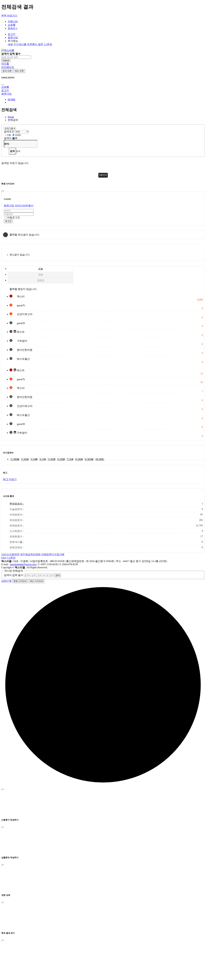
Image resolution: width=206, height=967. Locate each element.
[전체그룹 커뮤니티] (10, 128)
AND (18, 135)
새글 (10, 44)
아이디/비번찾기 (24, 205)
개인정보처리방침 (30, 554)
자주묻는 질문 (35, 44)
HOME (11, 99)
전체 (40, 274)
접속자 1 (12, 28)
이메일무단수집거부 (52, 554)
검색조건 (9, 131)
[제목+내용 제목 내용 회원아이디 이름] (22, 131)
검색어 (10, 138)
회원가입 (13, 37)
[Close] (2, 84)
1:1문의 (48, 44)
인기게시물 (20, 44)
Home (11, 117)
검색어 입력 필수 (13, 575)
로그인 (11, 34)
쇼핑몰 (5, 87)
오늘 (40, 268)
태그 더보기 (10, 479)
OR (9, 135)
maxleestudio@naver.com (23, 564)
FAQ (3, 557)
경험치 (40, 280)
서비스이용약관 (10, 554)
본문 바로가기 (9, 15)
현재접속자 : (106, 503)
